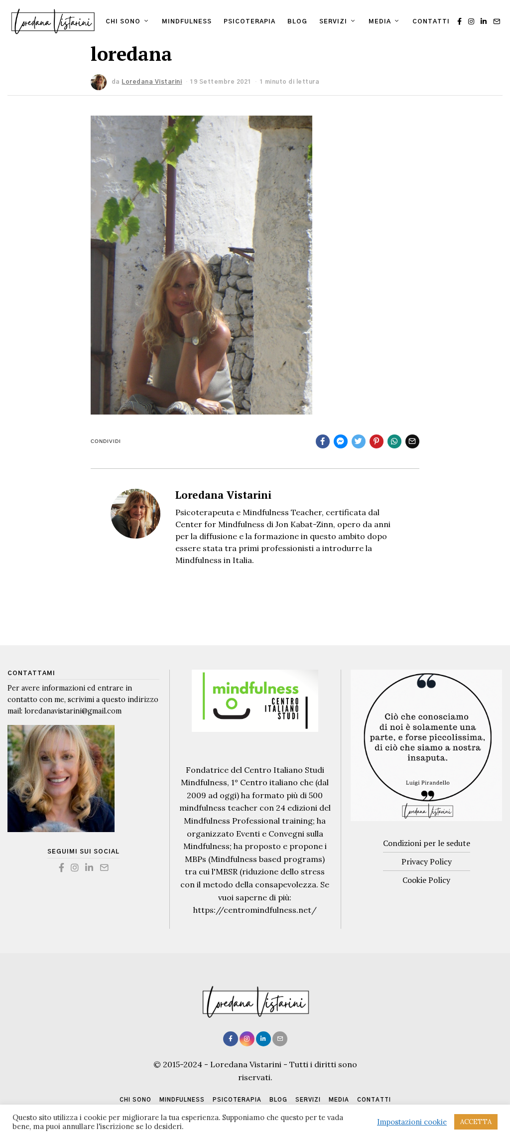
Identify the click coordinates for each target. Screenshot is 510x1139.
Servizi (333, 21)
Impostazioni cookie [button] (412, 1122)
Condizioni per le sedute (426, 843)
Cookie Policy (426, 879)
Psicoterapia (249, 21)
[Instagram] (471, 21)
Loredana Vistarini (223, 495)
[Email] (497, 21)
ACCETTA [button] (476, 1122)
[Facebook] (459, 21)
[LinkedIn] (483, 21)
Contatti (431, 21)
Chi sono (123, 21)
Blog (297, 21)
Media (380, 21)
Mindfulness (187, 21)
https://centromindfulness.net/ (255, 910)
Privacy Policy (426, 861)
